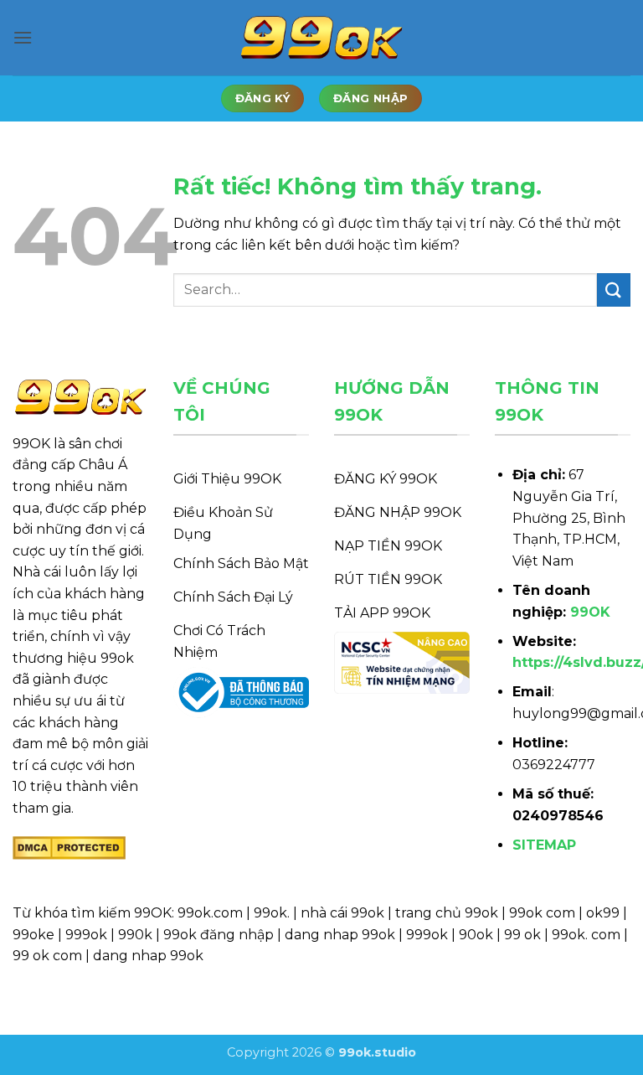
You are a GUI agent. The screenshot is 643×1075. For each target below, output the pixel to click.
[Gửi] (613, 289)
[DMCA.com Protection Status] (69, 847)
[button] (23, 37)
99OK (590, 612)
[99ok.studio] (321, 38)
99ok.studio (377, 1052)
